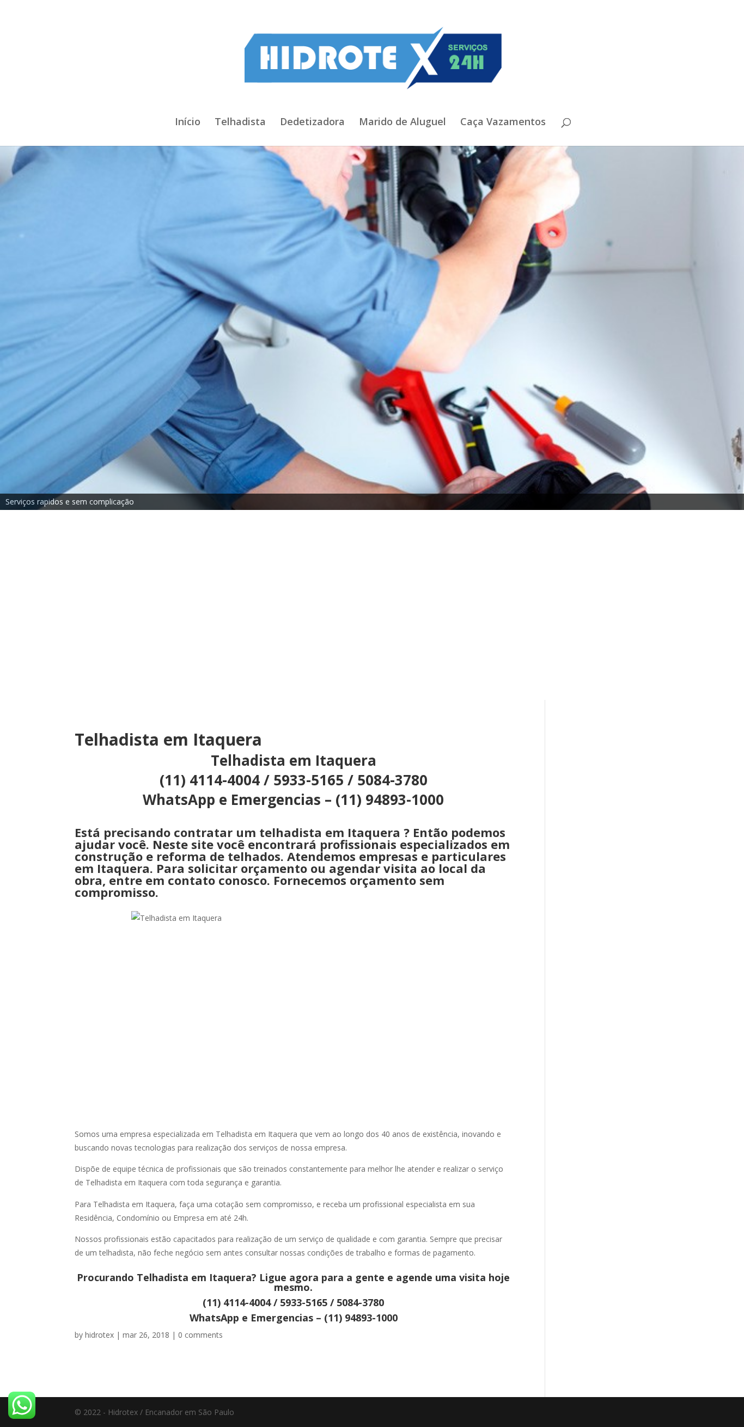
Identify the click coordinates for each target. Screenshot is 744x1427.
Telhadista (240, 123)
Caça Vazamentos (503, 123)
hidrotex (99, 1335)
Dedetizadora (312, 123)
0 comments (200, 1335)
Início (187, 123)
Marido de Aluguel (402, 123)
